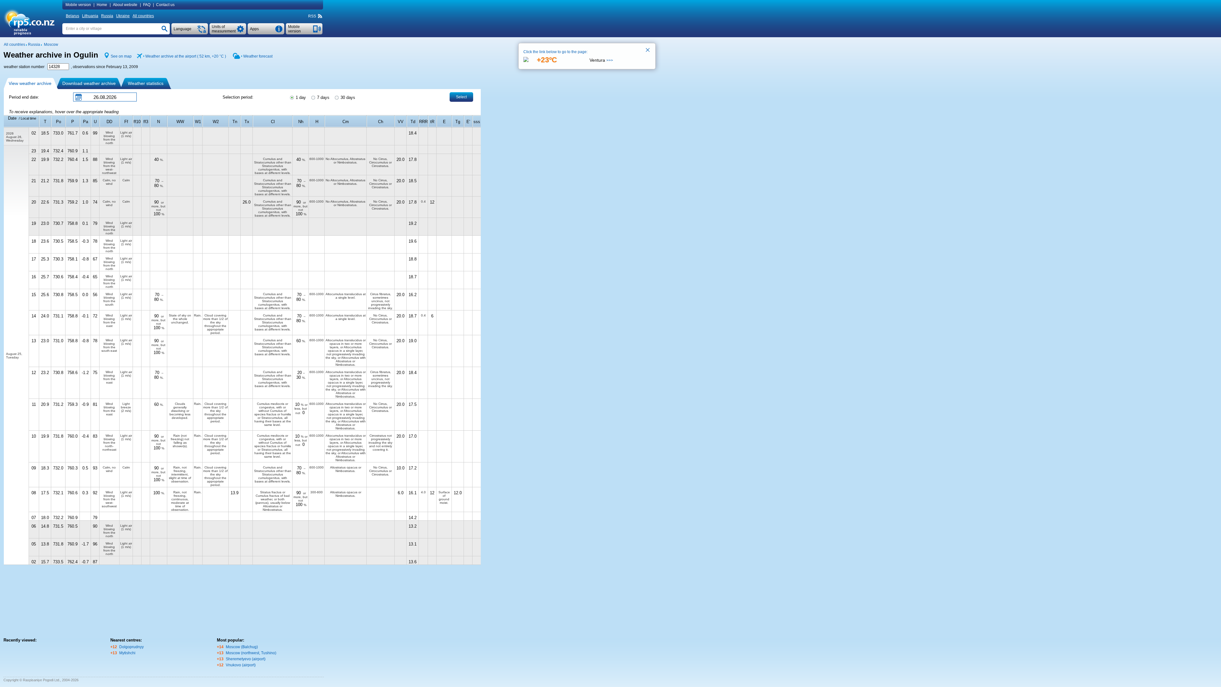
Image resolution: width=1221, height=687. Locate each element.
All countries (143, 16)
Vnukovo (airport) (241, 665)
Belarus (72, 16)
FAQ (146, 5)
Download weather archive (89, 83)
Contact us (165, 5)
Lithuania (90, 16)
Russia (107, 16)
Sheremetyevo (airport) (246, 659)
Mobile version (78, 5)
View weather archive (30, 83)
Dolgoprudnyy (131, 647)
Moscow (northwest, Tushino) (251, 653)
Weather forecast (257, 56)
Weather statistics (145, 83)
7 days (322, 97)
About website (125, 5)
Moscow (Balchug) (242, 647)
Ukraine (123, 16)
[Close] (648, 50)
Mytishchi (127, 653)
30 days (347, 97)
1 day (300, 97)
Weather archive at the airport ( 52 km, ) (185, 56)
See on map (121, 56)
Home (102, 5)
